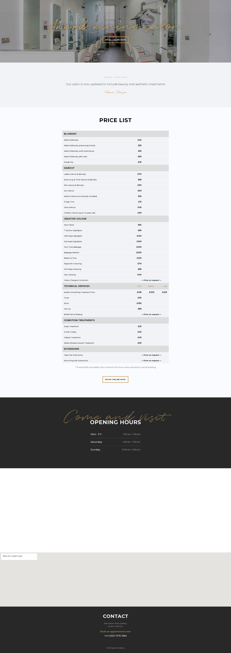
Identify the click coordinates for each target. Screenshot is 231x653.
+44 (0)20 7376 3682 (115, 635)
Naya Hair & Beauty (118, 648)
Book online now (116, 40)
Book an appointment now (115, 631)
